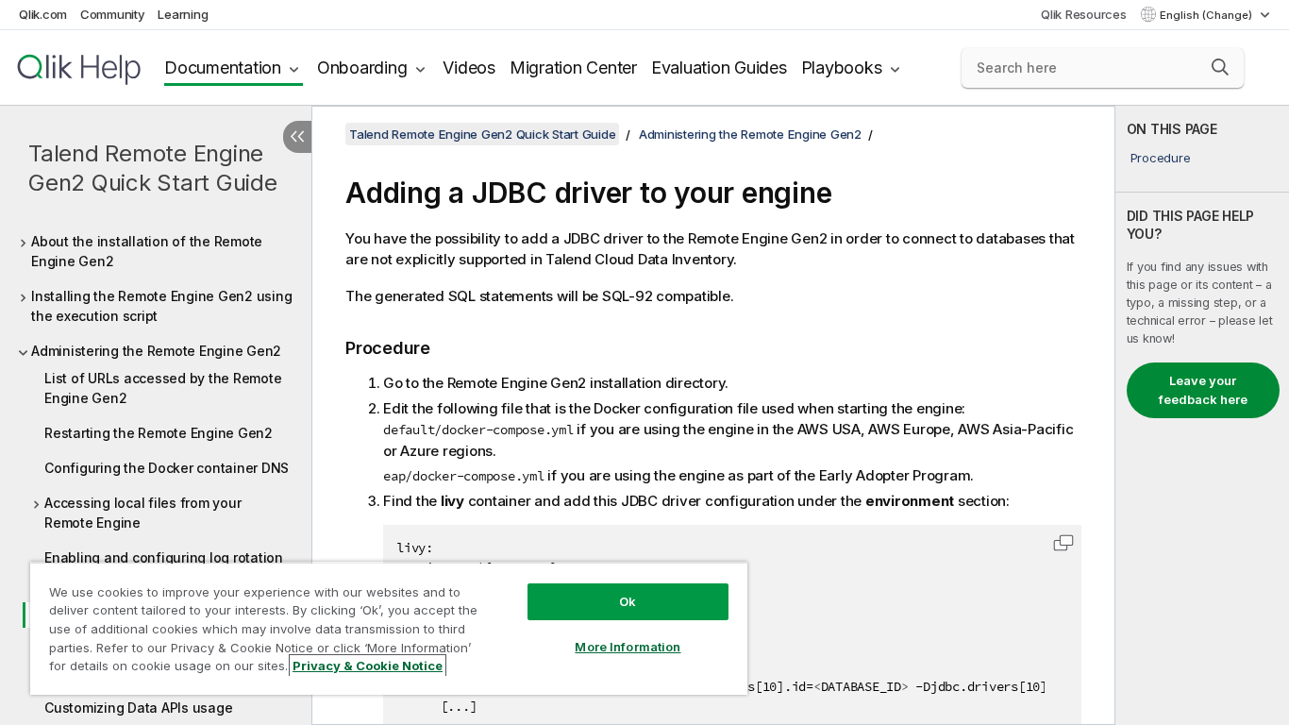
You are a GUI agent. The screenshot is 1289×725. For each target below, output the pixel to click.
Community (112, 14)
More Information (627, 646)
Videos (469, 67)
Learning (183, 14)
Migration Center (573, 67)
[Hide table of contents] (297, 137)
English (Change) (1207, 15)
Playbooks (841, 67)
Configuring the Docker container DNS (166, 468)
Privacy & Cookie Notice (368, 665)
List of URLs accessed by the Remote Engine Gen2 (162, 388)
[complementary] (1202, 415)
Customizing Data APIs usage (138, 708)
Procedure (1160, 157)
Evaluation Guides (719, 67)
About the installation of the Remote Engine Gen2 (146, 251)
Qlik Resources (1084, 14)
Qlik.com (43, 14)
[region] (388, 628)
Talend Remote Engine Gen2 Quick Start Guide (152, 168)
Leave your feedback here (1203, 390)
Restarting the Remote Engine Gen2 (158, 433)
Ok (627, 601)
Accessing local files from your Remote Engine (142, 513)
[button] (1220, 67)
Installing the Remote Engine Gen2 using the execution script (161, 306)
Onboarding (362, 67)
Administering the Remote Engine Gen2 (156, 351)
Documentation (222, 67)
